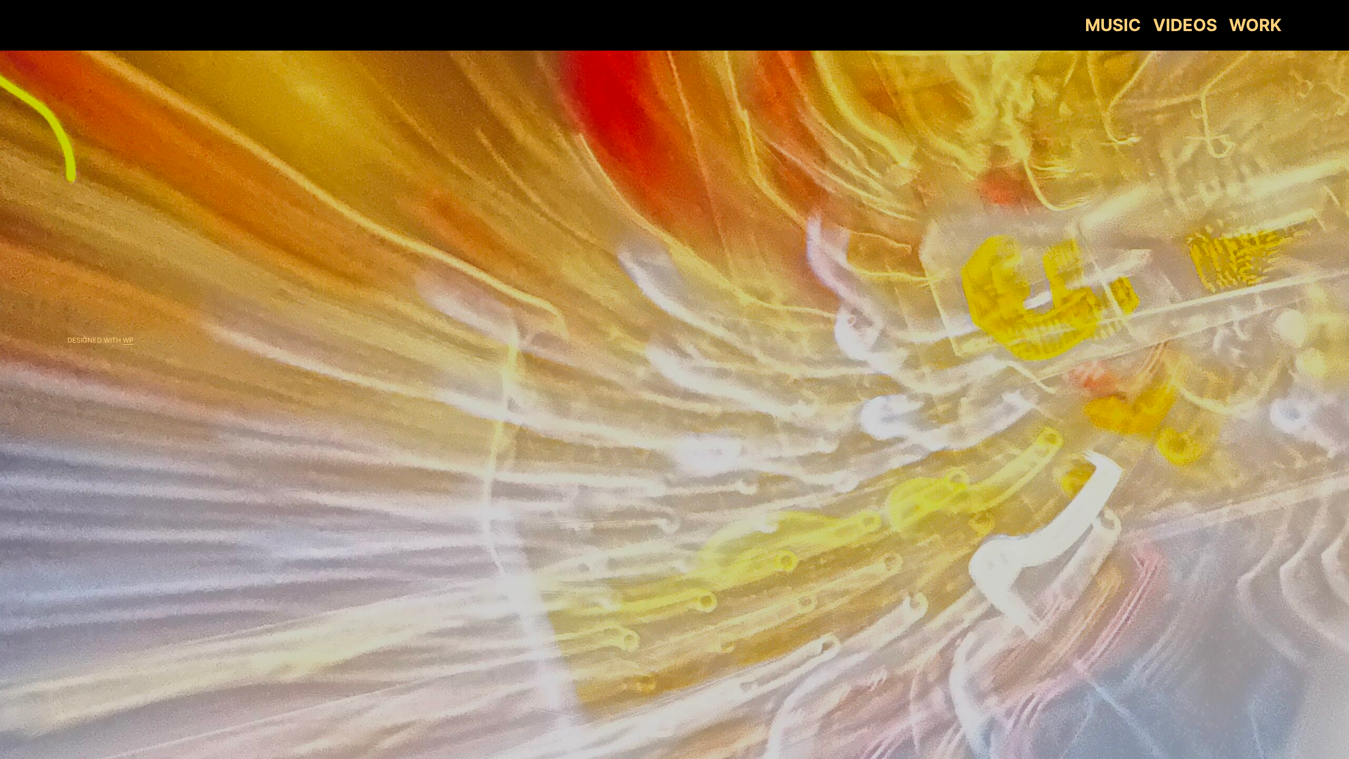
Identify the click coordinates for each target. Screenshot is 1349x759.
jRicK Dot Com (134, 25)
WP (128, 340)
